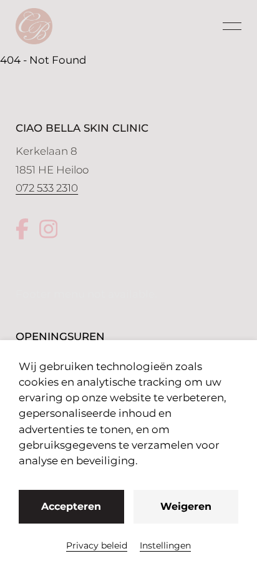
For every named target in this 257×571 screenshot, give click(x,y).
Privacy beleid (96, 545)
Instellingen (165, 545)
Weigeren (185, 506)
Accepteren (71, 506)
